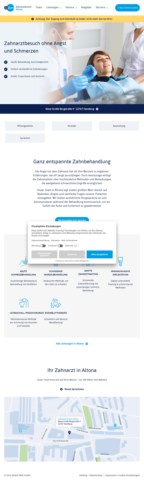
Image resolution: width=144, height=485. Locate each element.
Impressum (111, 475)
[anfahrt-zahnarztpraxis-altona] (72, 398)
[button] (118, 7)
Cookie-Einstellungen (129, 475)
